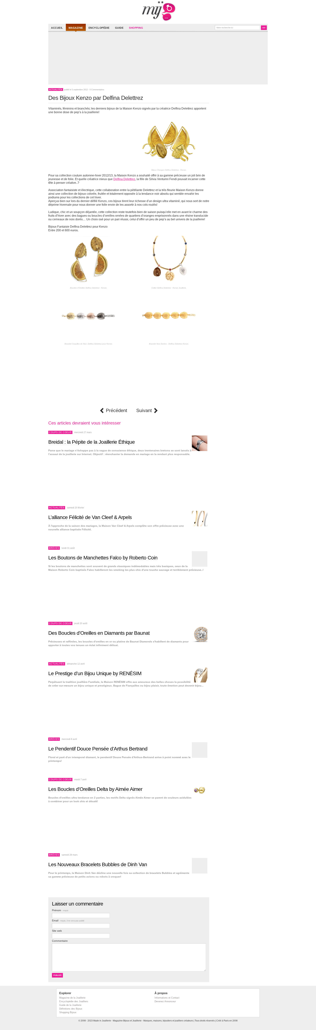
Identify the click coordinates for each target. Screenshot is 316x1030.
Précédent (116, 410)
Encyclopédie (99, 27)
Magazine (76, 27)
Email (68, 920)
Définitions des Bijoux (70, 1008)
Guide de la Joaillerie (70, 1005)
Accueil (57, 27)
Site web (57, 930)
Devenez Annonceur (165, 1001)
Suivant (144, 410)
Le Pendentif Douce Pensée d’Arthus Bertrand (97, 749)
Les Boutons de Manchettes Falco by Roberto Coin (102, 558)
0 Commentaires (97, 89)
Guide (119, 27)
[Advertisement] (159, 58)
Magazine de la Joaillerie (72, 997)
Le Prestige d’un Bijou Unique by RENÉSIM (94, 673)
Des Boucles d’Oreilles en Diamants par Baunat (99, 633)
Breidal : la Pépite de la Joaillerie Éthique (91, 442)
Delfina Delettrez (124, 179)
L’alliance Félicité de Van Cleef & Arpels (90, 517)
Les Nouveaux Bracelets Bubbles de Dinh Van (97, 864)
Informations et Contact (167, 997)
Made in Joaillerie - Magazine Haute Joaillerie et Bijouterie (158, 11)
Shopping (136, 27)
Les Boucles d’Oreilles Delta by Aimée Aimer (95, 789)
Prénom (60, 910)
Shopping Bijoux (67, 1012)
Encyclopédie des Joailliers (73, 1001)
